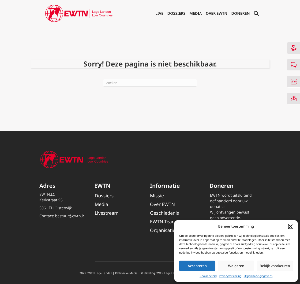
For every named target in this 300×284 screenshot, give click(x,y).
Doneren (240, 13)
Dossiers (176, 13)
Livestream (107, 213)
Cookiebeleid (208, 276)
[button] (290, 226)
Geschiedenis (164, 213)
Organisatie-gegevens (258, 276)
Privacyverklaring (230, 276)
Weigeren (236, 265)
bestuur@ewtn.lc (70, 215)
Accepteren (197, 265)
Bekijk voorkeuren (275, 265)
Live (159, 13)
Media (195, 13)
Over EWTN (216, 13)
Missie (157, 195)
